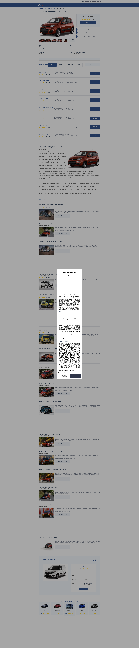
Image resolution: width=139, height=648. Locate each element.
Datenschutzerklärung (62, 372)
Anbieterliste (75, 372)
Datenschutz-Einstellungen (64, 376)
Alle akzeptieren (75, 376)
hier (77, 294)
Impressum (70, 372)
